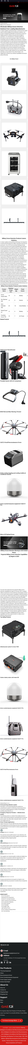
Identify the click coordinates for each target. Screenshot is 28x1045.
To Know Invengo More (9, 1020)
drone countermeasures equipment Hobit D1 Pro (12, 800)
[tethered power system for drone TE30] (14, 631)
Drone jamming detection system (8, 804)
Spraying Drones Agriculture (7, 897)
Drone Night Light (5, 906)
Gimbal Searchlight (5, 981)
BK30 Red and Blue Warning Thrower (10, 411)
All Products (19, 1042)
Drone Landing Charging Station (8, 909)
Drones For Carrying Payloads (8, 898)
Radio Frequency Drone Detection (8, 900)
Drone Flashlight (5, 905)
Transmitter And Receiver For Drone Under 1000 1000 (14, 1036)
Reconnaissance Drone (6, 975)
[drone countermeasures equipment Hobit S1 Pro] (14, 488)
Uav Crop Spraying (5, 911)
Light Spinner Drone (5, 908)
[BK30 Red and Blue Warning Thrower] (14, 396)
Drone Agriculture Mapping (7, 901)
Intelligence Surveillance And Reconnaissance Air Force (14, 1030)
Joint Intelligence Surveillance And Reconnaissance (14, 1034)
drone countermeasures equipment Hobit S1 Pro (13, 504)
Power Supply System (5, 979)
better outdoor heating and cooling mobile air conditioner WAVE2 (13, 473)
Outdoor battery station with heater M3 (9, 677)
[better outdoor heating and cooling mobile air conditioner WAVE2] (14, 458)
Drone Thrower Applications (7, 822)
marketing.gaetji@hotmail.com (11, 953)
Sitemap (23, 1027)
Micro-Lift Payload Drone (7, 534)
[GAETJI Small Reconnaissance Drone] (14, 427)
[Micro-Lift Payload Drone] (14, 519)
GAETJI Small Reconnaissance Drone (10, 442)
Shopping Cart (4, 994)
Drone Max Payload (5, 903)
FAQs (1, 1002)
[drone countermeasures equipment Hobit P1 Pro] (14, 723)
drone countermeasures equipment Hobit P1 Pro (11, 738)
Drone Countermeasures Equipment (9, 977)
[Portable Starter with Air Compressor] (14, 366)
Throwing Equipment (5, 971)
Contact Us (3, 990)
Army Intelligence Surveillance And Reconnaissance (14, 1032)
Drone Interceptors (5, 895)
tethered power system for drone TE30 (9, 646)
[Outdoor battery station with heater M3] (14, 662)
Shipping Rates (4, 992)
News (1, 1000)
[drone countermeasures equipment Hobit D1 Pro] (14, 785)
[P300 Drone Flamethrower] (14, 333)
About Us (2, 987)
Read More (2, 351)
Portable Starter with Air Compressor (10, 381)
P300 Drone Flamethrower (7, 350)
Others (2, 973)
